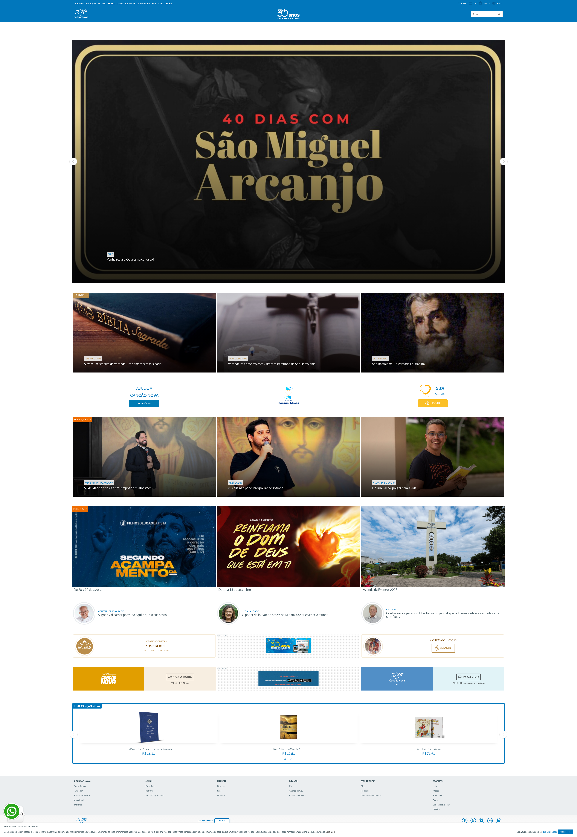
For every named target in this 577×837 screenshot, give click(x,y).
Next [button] (503, 161)
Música (111, 3)
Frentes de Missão (82, 795)
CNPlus (436, 809)
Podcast (364, 791)
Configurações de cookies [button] (529, 832)
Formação (90, 3)
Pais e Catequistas (297, 795)
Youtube (481, 821)
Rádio (487, 4)
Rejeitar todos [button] (550, 832)
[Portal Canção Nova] (81, 14)
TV (474, 4)
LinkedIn (498, 821)
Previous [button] (73, 161)
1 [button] (285, 759)
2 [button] (291, 759)
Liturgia (79, 295)
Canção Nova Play (441, 805)
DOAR (436, 403)
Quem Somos (80, 786)
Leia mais (330, 832)
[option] (288, 161)
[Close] (22, 814)
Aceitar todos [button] (565, 832)
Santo (220, 791)
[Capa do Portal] (288, 13)
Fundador (78, 791)
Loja (435, 786)
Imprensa (78, 805)
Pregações (81, 419)
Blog (363, 786)
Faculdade (150, 786)
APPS (463, 4)
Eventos (78, 509)
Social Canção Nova (154, 795)
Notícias (102, 3)
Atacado (437, 791)
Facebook (464, 821)
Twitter (473, 821)
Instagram (490, 821)
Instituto (149, 791)
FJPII (154, 3)
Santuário (130, 3)
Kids (291, 786)
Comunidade (143, 3)
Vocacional (79, 800)
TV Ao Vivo (470, 677)
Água (435, 800)
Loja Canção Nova (87, 706)
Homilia (221, 795)
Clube (120, 3)
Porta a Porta (439, 795)
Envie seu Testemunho (371, 795)
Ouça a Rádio (181, 677)
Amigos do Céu (296, 791)
